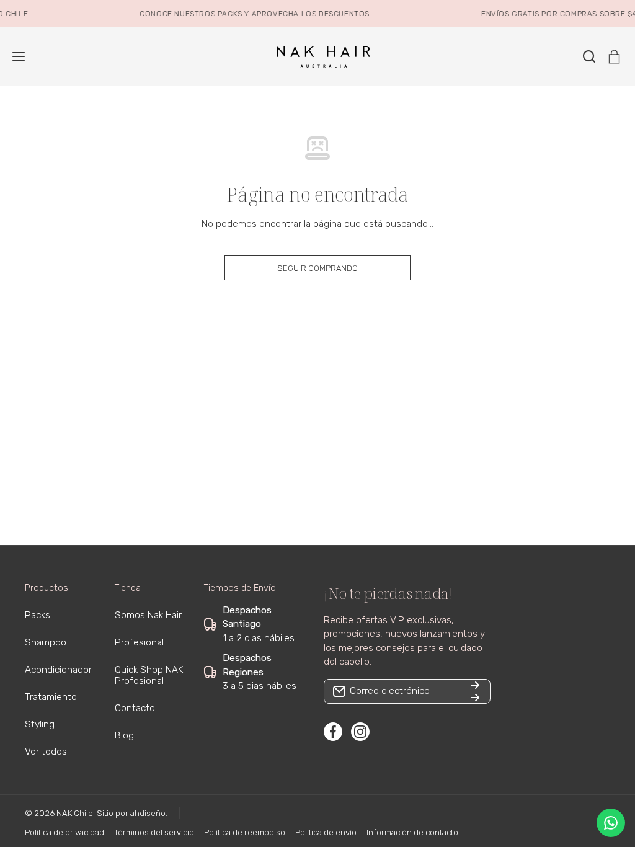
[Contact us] (611, 823)
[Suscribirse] (475, 691)
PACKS (226, 13)
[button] (614, 56)
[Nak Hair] (317, 56)
